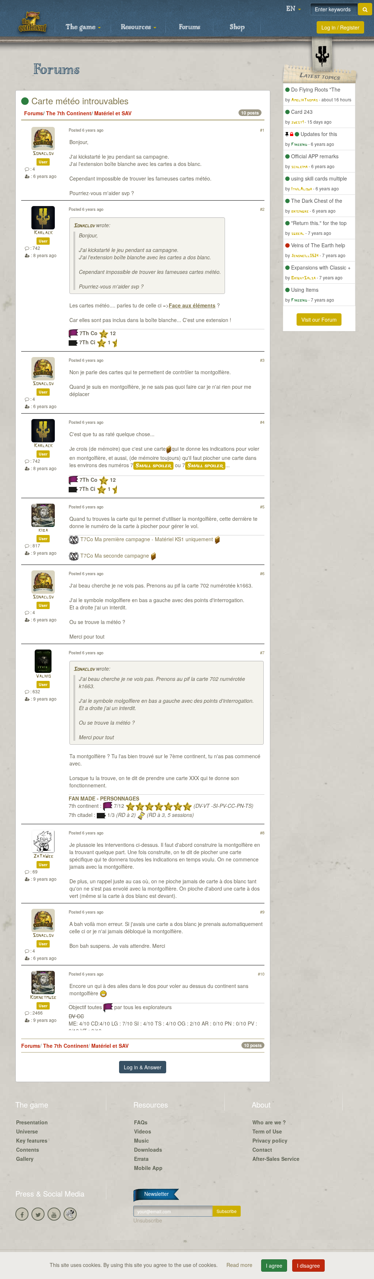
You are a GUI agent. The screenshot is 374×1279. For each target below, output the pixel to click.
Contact (262, 1149)
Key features (31, 1140)
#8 (262, 833)
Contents (27, 1149)
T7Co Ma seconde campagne (114, 555)
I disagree (308, 1265)
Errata (141, 1158)
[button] (294, 9)
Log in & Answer (142, 1067)
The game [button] (81, 27)
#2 (262, 209)
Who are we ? (269, 1122)
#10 (261, 974)
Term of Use (267, 1131)
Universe (27, 1131)
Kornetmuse (43, 997)
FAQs (141, 1122)
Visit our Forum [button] (319, 319)
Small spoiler (153, 465)
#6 (262, 573)
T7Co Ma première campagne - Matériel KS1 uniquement (146, 539)
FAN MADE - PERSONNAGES (104, 798)
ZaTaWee (43, 856)
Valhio (43, 676)
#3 (262, 360)
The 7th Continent (68, 113)
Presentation (32, 1122)
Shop (237, 27)
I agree (274, 1265)
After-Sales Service (275, 1158)
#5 (262, 506)
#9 (262, 912)
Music (141, 1140)
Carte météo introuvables (79, 100)
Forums (189, 27)
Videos (142, 1131)
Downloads (148, 1149)
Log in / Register (340, 27)
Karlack (43, 233)
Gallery (25, 1158)
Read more (240, 1264)
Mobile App (148, 1167)
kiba (43, 530)
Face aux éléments (192, 305)
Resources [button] (137, 27)
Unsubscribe (147, 1220)
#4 (262, 422)
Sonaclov (43, 153)
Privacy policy (269, 1140)
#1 (262, 130)
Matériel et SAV (112, 113)
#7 (262, 652)
